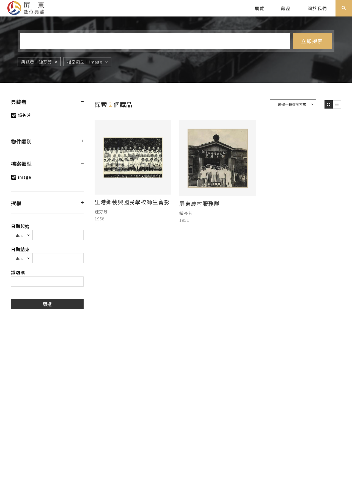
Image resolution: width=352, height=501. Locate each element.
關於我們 (317, 8)
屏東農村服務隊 (199, 203)
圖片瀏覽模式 (328, 104)
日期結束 (20, 249)
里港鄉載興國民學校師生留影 (132, 202)
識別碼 (18, 272)
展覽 (260, 8)
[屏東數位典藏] (29, 7)
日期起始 (20, 226)
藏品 (286, 8)
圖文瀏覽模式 (337, 104)
